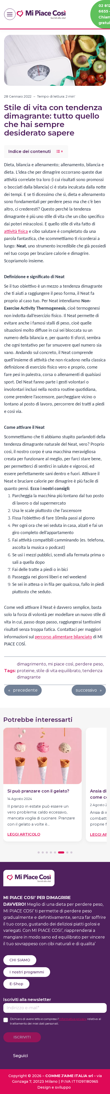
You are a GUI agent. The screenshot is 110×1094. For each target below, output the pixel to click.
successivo (86, 690)
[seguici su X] (63, 1055)
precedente (25, 690)
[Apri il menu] (10, 14)
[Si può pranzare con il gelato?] (42, 756)
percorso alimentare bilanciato (63, 637)
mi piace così (60, 664)
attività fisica (16, 231)
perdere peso (89, 664)
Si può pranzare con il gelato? (38, 791)
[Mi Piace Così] (28, 873)
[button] (39, 852)
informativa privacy (72, 1019)
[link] (42, 787)
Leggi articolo (23, 834)
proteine (26, 670)
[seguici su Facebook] (37, 1055)
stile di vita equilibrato (58, 670)
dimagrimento (31, 664)
